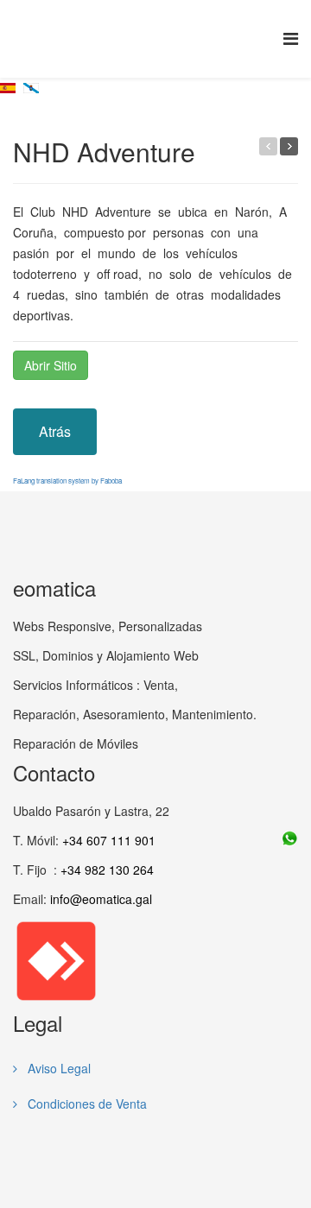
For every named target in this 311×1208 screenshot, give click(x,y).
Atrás (55, 431)
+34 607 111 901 (109, 840)
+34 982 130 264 (107, 869)
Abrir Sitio (50, 365)
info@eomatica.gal (101, 899)
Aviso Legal (57, 1068)
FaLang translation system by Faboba (67, 480)
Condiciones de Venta (85, 1103)
